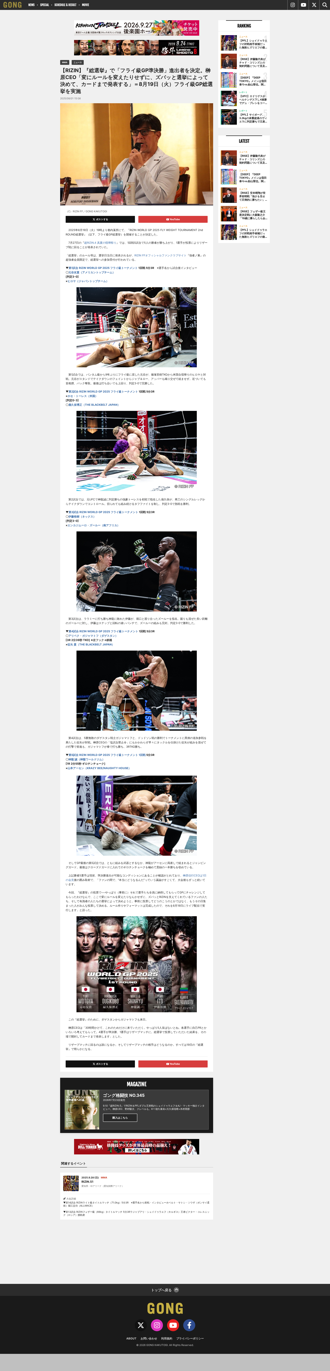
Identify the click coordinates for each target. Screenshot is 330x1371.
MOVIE (85, 5)
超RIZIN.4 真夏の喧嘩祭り (100, 242)
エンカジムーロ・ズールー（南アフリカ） (94, 525)
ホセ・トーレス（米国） (83, 396)
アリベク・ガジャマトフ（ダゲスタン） (93, 635)
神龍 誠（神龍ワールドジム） (86, 759)
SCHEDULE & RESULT (65, 5)
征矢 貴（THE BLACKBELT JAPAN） (91, 644)
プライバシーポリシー (190, 1338)
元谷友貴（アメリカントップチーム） (91, 272)
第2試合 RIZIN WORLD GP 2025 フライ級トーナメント (103, 391)
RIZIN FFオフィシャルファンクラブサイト (160, 255)
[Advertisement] (136, 1250)
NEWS (31, 5)
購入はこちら (120, 1117)
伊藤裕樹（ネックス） (82, 516)
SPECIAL (44, 5)
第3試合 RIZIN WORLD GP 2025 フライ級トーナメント (103, 512)
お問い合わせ (149, 1338)
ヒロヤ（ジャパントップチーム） (88, 281)
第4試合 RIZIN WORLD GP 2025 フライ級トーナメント (103, 631)
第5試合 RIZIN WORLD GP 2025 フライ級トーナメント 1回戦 (107, 755)
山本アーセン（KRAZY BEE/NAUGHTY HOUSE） (99, 768)
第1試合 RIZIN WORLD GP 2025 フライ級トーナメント (103, 268)
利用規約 (166, 1338)
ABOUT (131, 1338)
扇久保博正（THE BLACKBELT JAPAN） (94, 404)
